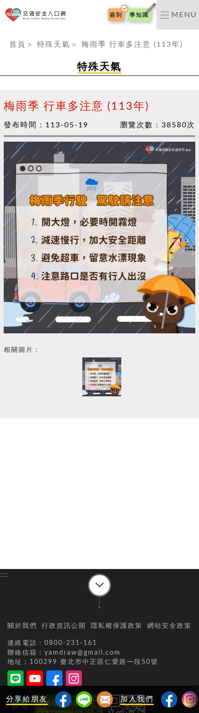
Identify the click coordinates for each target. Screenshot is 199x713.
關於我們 (22, 626)
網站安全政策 (169, 626)
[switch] (177, 15)
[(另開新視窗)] (169, 699)
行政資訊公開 (64, 626)
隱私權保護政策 (117, 626)
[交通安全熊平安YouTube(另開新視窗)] (35, 680)
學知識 (139, 15)
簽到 (116, 15)
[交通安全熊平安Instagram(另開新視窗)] (74, 680)
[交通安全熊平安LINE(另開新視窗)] (15, 680)
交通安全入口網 (37, 15)
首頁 (17, 44)
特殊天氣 (53, 44)
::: (4, 35)
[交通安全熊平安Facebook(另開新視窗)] (54, 680)
